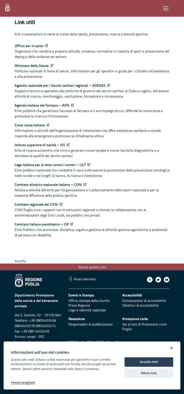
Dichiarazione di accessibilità (144, 300)
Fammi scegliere (23, 382)
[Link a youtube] (166, 279)
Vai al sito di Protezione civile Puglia (144, 326)
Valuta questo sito (92, 266)
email (31, 336)
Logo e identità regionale (87, 309)
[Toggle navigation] (165, 8)
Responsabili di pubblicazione (90, 324)
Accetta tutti (149, 362)
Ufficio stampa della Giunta (89, 300)
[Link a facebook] (150, 279)
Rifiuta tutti (149, 373)
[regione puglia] (8, 8)
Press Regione (79, 305)
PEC (42, 336)
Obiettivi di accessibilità (140, 305)
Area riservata (85, 279)
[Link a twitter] (158, 279)
